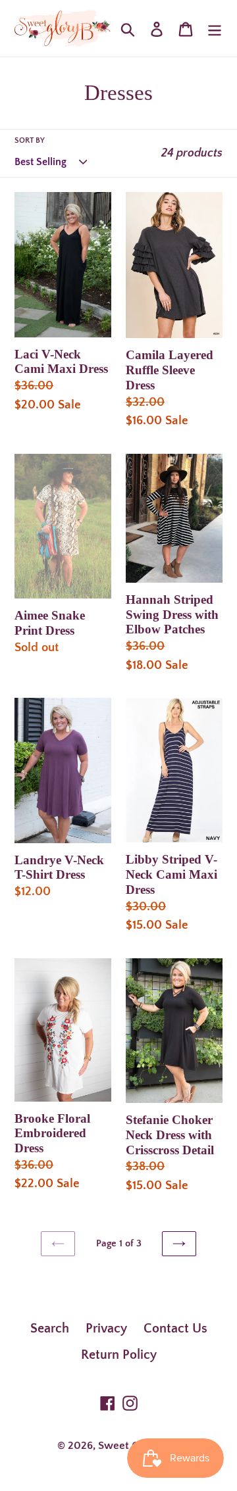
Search (49, 1328)
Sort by (29, 140)
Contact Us (175, 1328)
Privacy (106, 1328)
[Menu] (214, 28)
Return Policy (119, 1355)
